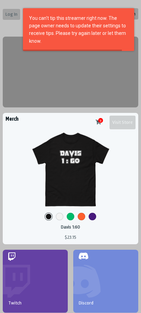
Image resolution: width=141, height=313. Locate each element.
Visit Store (122, 122)
